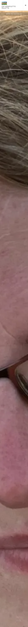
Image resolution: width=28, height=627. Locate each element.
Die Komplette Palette (9, 7)
